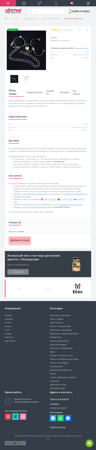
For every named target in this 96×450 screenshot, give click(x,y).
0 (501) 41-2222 (49, 199)
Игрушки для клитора (59, 341)
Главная (8, 315)
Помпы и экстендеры (59, 363)
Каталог (15, 18)
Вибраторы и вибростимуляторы (64, 333)
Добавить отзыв (19, 240)
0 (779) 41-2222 (66, 199)
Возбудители (55, 337)
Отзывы (8, 333)
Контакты (9, 337)
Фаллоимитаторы (57, 388)
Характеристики (35, 92)
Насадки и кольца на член (61, 355)
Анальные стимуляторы (60, 315)
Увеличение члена (58, 384)
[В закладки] (79, 30)
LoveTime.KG (21, 436)
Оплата (8, 322)
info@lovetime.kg (58, 427)
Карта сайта (10, 341)
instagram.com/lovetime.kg (75, 194)
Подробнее (18, 272)
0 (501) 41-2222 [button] (58, 408)
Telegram (41, 194)
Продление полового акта (61, 370)
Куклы (52, 352)
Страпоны (54, 381)
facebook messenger (22, 196)
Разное (53, 373)
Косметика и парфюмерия (61, 348)
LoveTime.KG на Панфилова (34, 207)
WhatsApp (31, 194)
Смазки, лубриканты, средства (63, 377)
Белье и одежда (56, 319)
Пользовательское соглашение (44, 436)
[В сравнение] (87, 30)
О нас (7, 330)
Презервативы (56, 366)
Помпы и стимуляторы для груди (64, 359)
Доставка (64, 92)
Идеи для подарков (58, 344)
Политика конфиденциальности (70, 436)
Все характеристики (82, 48)
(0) (70, 30)
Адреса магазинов (59, 399)
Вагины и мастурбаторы (60, 326)
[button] (81, 11)
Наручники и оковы (50, 18)
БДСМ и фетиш (30, 18)
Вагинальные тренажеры (61, 330)
